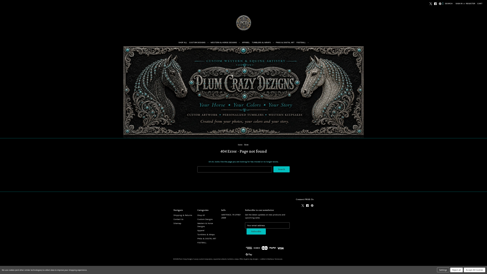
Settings (443, 270)
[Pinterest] (440, 3)
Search (449, 3)
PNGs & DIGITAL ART (285, 42)
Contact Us (178, 219)
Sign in (459, 3)
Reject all (456, 270)
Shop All (182, 42)
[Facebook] (435, 3)
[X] (430, 3)
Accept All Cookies (474, 270)
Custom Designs (197, 42)
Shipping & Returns (182, 215)
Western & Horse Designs (224, 42)
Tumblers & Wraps (261, 42)
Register (470, 3)
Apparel (246, 42)
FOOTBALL (301, 42)
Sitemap (177, 223)
